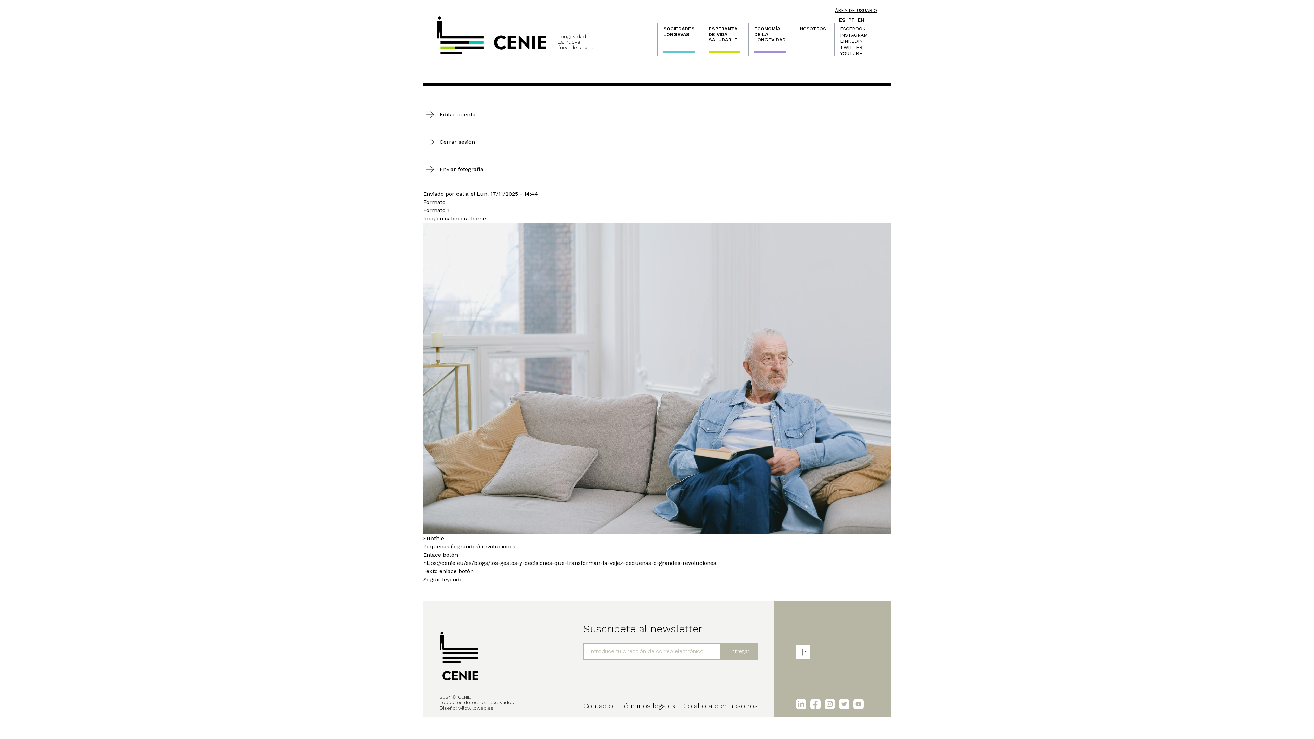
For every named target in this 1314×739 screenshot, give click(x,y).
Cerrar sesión (457, 142)
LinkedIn (851, 41)
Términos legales (648, 706)
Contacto (598, 706)
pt (851, 20)
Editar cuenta (458, 114)
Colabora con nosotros (720, 706)
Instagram (854, 35)
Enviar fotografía (462, 169)
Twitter (851, 47)
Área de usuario (856, 10)
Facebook (853, 28)
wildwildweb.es (475, 708)
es (842, 20)
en (861, 20)
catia (462, 194)
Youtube (851, 53)
